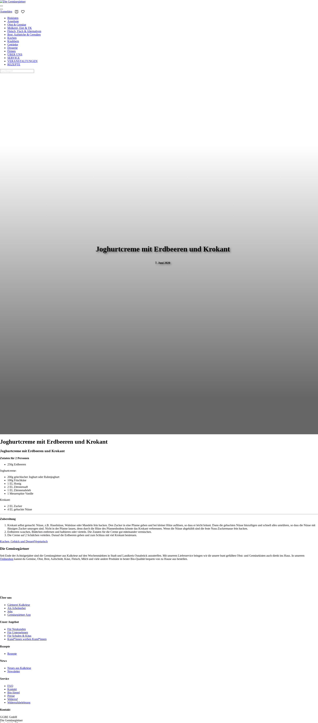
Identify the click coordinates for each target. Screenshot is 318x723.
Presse (11, 695)
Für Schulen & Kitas (19, 635)
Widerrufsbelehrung (18, 702)
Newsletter (13, 671)
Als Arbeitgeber (16, 608)
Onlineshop (6, 558)
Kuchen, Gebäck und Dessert (17, 541)
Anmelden (6, 11)
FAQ (10, 685)
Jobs (10, 611)
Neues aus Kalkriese (19, 668)
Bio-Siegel (13, 692)
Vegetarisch (41, 541)
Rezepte (12, 653)
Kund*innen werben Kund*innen (27, 639)
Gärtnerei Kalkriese (18, 604)
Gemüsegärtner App (19, 614)
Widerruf (12, 699)
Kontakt (12, 689)
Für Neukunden (16, 629)
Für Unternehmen (17, 632)
